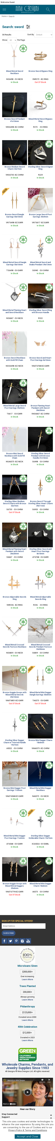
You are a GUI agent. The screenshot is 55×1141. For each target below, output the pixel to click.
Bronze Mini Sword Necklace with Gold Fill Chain (15, 455)
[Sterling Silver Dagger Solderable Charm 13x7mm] (40, 821)
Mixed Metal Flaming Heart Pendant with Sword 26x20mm (14, 551)
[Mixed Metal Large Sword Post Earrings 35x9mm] (14, 391)
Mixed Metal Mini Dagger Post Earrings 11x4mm (14, 837)
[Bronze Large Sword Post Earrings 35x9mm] (40, 200)
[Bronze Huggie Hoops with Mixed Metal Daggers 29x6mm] (14, 869)
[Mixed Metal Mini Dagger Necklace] (40, 773)
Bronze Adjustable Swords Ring (14, 598)
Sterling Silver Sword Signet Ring (40, 168)
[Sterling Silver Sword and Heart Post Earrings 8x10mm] (40, 535)
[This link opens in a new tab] (27, 1049)
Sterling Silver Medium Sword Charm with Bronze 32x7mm (14, 503)
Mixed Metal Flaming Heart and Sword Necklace (14, 311)
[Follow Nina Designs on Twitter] (11, 941)
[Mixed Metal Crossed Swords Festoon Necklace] (14, 630)
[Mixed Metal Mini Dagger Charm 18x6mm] (40, 869)
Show (4, 40)
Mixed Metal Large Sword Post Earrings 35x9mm (14, 407)
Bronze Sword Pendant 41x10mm (14, 120)
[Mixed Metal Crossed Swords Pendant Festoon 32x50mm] (40, 630)
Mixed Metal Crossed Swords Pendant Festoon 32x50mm (40, 647)
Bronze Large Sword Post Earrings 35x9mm (40, 215)
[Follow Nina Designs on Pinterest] (17, 941)
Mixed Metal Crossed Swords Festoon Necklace (14, 646)
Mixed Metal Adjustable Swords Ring (40, 598)
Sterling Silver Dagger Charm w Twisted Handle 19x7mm (15, 742)
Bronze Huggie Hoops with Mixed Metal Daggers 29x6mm (14, 886)
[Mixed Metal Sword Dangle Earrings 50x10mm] (14, 248)
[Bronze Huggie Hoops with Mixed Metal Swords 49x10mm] (14, 678)
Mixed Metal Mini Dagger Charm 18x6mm (40, 885)
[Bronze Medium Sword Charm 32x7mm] (14, 152)
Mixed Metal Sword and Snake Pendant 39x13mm (40, 263)
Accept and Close (27, 1136)
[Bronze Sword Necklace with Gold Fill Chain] (14, 343)
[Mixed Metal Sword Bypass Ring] (40, 104)
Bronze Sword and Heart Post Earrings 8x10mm (40, 359)
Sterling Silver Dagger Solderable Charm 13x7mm (40, 837)
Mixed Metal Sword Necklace (14, 72)
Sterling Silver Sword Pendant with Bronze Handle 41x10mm (40, 455)
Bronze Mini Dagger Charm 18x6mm (40, 741)
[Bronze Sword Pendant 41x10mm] (14, 104)
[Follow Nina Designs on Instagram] (23, 941)
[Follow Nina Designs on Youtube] (28, 941)
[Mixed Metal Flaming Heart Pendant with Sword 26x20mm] (14, 535)
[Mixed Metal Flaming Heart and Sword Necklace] (14, 296)
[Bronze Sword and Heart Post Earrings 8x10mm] (40, 343)
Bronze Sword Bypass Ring (40, 71)
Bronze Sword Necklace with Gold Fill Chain (14, 359)
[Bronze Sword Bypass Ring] (40, 57)
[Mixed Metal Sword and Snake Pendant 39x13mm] (40, 248)
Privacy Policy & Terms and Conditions (27, 1130)
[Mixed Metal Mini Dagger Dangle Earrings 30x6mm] (40, 678)
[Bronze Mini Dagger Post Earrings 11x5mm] (14, 773)
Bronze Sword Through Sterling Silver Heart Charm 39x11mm (40, 503)
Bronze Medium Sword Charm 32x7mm (15, 168)
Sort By (30, 34)
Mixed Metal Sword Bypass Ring (40, 120)
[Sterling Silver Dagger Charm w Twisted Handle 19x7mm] (14, 726)
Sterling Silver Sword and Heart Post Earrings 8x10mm (40, 551)
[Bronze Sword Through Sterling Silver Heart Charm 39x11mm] (40, 487)
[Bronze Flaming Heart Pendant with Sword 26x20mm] (40, 391)
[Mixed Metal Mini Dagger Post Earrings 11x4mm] (14, 821)
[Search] (48, 9)
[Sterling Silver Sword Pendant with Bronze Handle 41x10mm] (40, 439)
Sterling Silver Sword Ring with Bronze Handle (40, 311)
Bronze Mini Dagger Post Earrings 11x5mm (15, 789)
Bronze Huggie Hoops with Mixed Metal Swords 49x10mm (14, 694)
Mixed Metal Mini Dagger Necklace (40, 789)
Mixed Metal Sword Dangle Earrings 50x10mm (14, 263)
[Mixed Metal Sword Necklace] (14, 57)
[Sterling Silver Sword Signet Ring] (40, 152)
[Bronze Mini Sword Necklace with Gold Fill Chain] (14, 439)
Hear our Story (27, 1109)
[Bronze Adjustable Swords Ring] (14, 582)
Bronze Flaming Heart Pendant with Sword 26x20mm (40, 408)
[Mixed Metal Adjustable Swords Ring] (40, 582)
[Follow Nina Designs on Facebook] (5, 941)
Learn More (27, 979)
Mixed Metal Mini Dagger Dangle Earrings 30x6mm (40, 693)
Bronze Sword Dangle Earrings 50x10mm (14, 215)
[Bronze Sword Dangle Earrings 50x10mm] (14, 200)
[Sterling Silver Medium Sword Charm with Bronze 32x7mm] (14, 487)
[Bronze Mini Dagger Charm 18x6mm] (40, 726)
